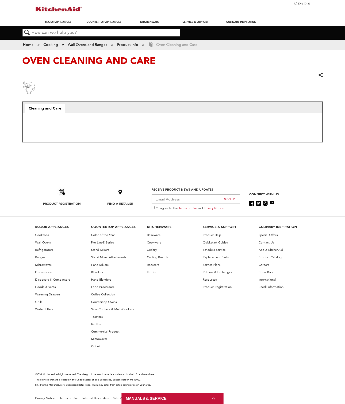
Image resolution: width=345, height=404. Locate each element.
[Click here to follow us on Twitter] (258, 203)
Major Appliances (58, 22)
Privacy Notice (213, 208)
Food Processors (103, 287)
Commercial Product (105, 331)
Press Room (267, 272)
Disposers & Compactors (52, 279)
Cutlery (152, 249)
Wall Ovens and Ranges (88, 44)
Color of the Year (103, 235)
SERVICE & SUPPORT (219, 227)
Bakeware (154, 235)
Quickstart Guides (215, 242)
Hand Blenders (101, 279)
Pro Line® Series (102, 242)
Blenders (97, 272)
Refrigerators (44, 249)
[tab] (45, 108)
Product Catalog (270, 257)
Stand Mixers (100, 249)
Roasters (153, 265)
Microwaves (43, 265)
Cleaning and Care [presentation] (45, 108)
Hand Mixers (100, 265)
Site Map (119, 398)
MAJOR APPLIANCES (52, 227)
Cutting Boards (157, 257)
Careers (264, 265)
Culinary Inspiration (241, 22)
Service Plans (212, 265)
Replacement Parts (216, 257)
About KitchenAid (271, 249)
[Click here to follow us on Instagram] (265, 203)
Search (27, 33)
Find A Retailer (120, 203)
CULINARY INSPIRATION (278, 227)
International (267, 279)
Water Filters (44, 309)
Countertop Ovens (104, 302)
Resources (210, 279)
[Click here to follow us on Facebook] (251, 203)
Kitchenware (149, 22)
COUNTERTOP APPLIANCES (113, 227)
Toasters (97, 316)
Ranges (40, 257)
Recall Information (271, 287)
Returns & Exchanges (217, 272)
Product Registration (62, 203)
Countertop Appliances (104, 22)
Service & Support (195, 22)
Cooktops (42, 235)
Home (28, 44)
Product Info (128, 44)
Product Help (212, 235)
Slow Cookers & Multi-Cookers (112, 309)
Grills (38, 302)
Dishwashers (44, 272)
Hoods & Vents (45, 287)
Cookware (154, 242)
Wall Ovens (43, 242)
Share (320, 75)
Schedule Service (214, 249)
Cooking (51, 44)
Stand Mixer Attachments (108, 257)
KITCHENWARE (159, 227)
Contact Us (266, 242)
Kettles (96, 324)
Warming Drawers (48, 294)
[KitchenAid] (58, 9)
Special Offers (268, 235)
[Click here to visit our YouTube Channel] (272, 203)
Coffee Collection (103, 294)
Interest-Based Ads (95, 398)
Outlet (95, 346)
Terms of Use (188, 208)
